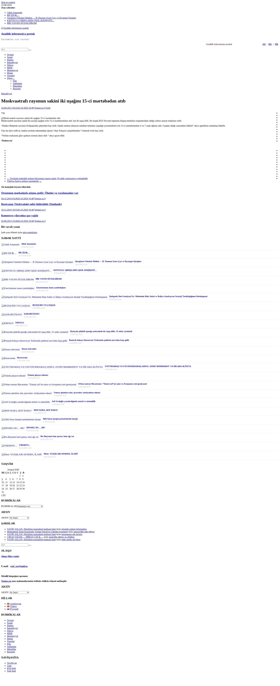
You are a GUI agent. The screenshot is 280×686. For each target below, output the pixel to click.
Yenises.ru (39, 108)
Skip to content (8, 2)
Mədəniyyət (12, 70)
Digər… (11, 78)
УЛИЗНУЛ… (24, 445)
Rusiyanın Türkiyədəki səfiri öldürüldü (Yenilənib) (31, 204)
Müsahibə (17, 86)
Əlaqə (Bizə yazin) (10, 556)
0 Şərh (47, 108)
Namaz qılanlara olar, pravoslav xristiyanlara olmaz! (77, 393)
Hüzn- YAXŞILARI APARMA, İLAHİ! (61, 454)
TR (276, 44)
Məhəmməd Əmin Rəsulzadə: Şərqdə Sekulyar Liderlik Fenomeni (37, 531)
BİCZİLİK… (13, 15)
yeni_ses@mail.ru (19, 566)
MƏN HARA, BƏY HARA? (46, 410)
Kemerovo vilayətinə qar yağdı (19, 215)
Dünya (10, 65)
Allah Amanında (14, 12)
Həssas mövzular (29, 349)
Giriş (9, 665)
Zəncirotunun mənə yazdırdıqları (51, 288)
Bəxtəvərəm (22, 358)
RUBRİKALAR (9, 506)
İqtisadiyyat (12, 62)
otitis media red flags (70, 539)
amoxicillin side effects (84, 531)
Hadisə (10, 60)
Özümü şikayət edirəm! (38, 375)
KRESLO (19, 323)
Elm (15, 81)
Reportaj (17, 88)
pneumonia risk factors (71, 534)
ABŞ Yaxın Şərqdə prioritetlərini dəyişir (60, 419)
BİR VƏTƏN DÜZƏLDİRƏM (22, 23)
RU (270, 44)
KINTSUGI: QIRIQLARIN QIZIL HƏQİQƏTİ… (30, 20)
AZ (264, 44)
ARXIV (5, 517)
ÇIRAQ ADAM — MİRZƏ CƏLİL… (25, 537)
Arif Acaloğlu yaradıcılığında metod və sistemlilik (74, 401)
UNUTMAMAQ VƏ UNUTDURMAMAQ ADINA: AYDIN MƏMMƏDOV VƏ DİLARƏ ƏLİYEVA (148, 366)
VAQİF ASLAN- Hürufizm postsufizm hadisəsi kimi (31, 529)
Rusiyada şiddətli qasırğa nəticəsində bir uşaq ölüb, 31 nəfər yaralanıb (101, 331)
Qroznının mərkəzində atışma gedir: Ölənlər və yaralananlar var (39, 192)
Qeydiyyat (12, 663)
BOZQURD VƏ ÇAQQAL (44, 305)
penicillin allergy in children (62, 537)
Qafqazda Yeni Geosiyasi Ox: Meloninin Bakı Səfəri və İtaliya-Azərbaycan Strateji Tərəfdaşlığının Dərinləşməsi (158, 296)
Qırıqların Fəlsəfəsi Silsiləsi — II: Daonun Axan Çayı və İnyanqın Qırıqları (41, 18)
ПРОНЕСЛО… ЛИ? (35, 428)
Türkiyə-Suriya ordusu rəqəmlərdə (24, 181)
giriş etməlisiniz (30, 232)
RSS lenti (11, 668)
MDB (9, 67)
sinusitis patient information (74, 529)
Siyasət (10, 54)
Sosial (10, 57)
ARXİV (5, 592)
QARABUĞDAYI (31, 314)
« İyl (3, 495)
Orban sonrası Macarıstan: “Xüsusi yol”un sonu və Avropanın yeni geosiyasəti (112, 384)
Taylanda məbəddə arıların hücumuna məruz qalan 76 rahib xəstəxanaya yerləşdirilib (47, 178)
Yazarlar (11, 75)
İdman (10, 73)
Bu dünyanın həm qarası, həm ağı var (57, 436)
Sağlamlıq (17, 83)
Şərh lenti (11, 671)
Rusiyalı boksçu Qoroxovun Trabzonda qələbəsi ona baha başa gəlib (99, 340)
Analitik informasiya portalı (18, 33)
